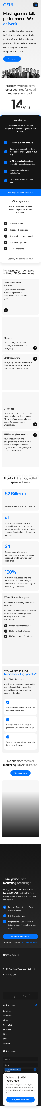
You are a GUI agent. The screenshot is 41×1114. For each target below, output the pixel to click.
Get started (12, 59)
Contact (6, 1043)
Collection (7, 1015)
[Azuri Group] (8, 4)
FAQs (5, 1039)
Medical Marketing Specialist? (20, 674)
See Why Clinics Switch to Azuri (20, 259)
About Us (7, 1020)
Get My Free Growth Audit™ (20, 936)
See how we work (29, 942)
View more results (20, 773)
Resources (7, 1029)
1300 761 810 (11, 975)
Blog (5, 1034)
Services (7, 1011)
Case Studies (9, 1025)
